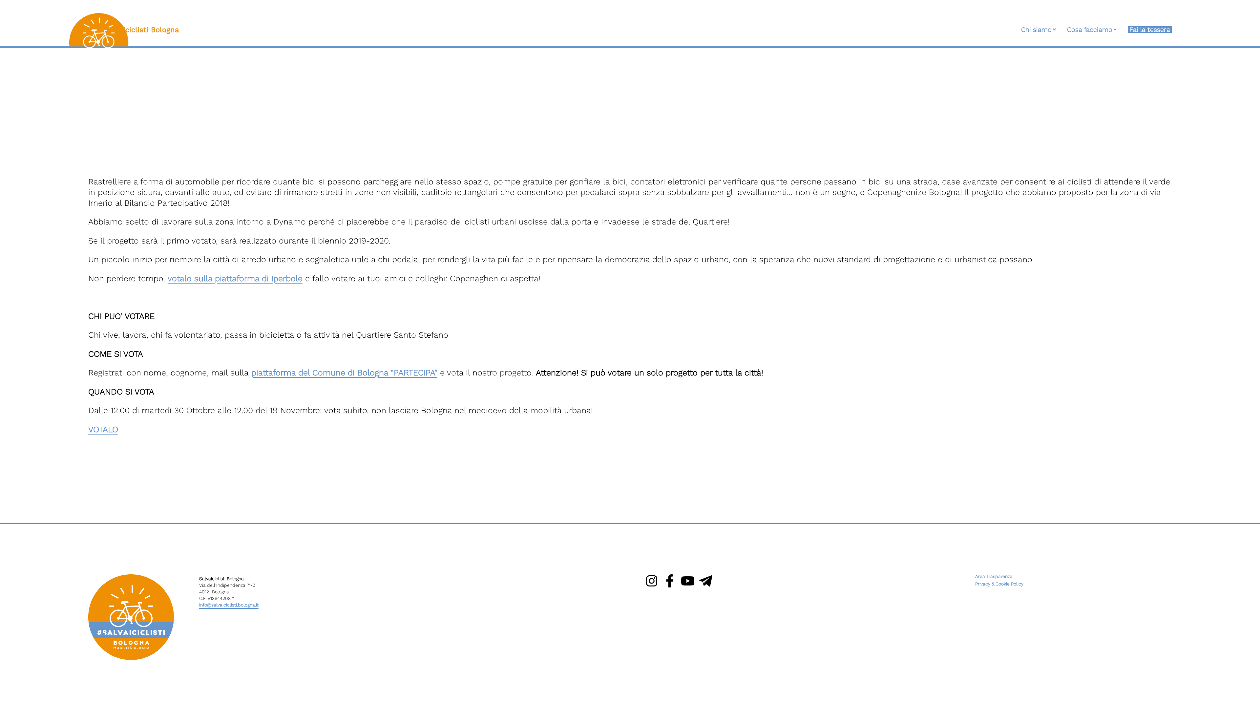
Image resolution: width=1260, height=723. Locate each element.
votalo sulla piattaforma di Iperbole (235, 278)
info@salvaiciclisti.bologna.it (229, 604)
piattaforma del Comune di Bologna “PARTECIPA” (344, 372)
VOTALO (103, 429)
